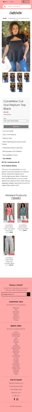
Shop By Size (16, 334)
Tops (16, 344)
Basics (16, 354)
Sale (16, 338)
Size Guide (16, 312)
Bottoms (16, 350)
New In (16, 340)
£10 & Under (16, 336)
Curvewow (18, 406)
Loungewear (16, 356)
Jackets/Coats (16, 348)
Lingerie (16, 362)
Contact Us (16, 318)
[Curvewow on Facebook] (14, 399)
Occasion (16, 360)
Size (5, 118)
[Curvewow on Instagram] (17, 399)
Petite (16, 374)
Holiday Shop (16, 368)
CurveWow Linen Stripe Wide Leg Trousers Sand (9, 260)
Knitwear (16, 372)
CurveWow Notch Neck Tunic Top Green (22, 227)
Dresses (16, 342)
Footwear (16, 370)
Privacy (16, 320)
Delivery (16, 314)
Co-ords (16, 358)
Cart (26, 1)
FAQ (16, 310)
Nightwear (16, 352)
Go (28, 294)
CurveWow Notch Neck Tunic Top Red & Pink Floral (9, 227)
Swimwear (16, 366)
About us (16, 308)
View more (16, 198)
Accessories (16, 364)
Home (4, 18)
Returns (16, 316)
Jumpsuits (16, 346)
